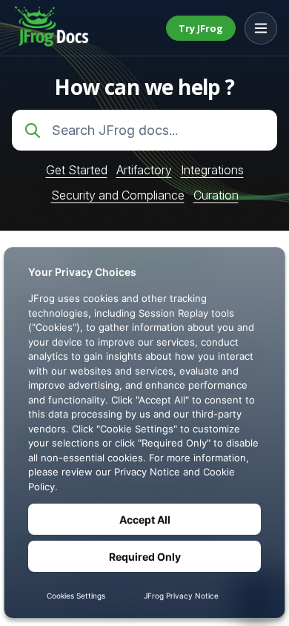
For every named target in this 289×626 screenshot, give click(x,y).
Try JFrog (201, 28)
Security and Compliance (118, 195)
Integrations (212, 169)
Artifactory (144, 169)
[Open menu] (261, 28)
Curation (216, 195)
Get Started (76, 169)
